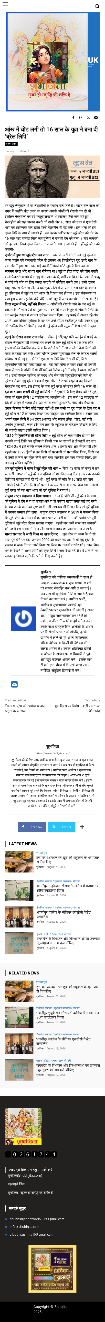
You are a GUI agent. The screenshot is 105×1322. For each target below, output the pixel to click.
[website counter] (31, 1156)
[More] (82, 827)
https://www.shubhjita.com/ (52, 753)
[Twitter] (88, 118)
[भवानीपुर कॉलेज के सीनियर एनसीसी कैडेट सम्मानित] (19, 916)
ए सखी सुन (41, 852)
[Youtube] (96, 118)
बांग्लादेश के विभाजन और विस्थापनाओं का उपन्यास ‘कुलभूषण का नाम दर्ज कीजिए (68, 940)
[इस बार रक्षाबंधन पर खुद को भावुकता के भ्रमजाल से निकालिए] (19, 862)
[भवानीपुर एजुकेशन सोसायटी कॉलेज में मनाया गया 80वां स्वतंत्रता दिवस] (19, 890)
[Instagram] (81, 118)
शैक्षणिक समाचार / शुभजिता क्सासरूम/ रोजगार (58, 881)
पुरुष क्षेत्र (11, 144)
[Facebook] (73, 118)
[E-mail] (14, 686)
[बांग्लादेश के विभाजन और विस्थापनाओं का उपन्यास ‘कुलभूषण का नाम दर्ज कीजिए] (19, 943)
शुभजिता (52, 746)
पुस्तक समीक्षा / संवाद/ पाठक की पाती (54, 933)
